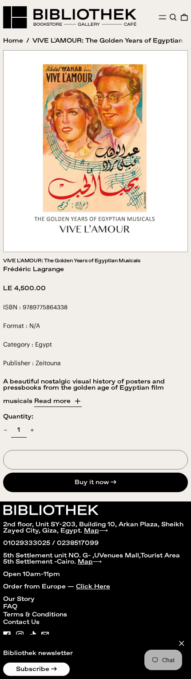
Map (91, 531)
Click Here (93, 587)
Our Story (19, 599)
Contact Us (21, 622)
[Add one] (32, 430)
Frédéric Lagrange (33, 269)
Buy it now (92, 482)
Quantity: (18, 417)
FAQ (10, 607)
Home (13, 41)
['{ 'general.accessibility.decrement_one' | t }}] (5, 430)
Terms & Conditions (35, 615)
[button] (173, 17)
